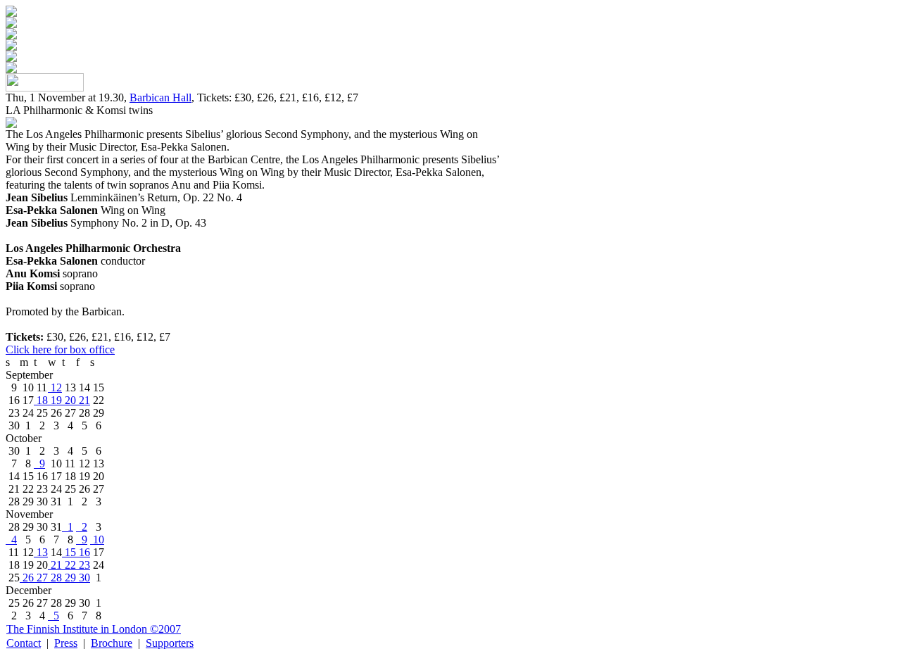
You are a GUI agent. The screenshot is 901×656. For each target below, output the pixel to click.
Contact (23, 643)
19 (55, 400)
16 (83, 552)
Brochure (111, 643)
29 (69, 578)
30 (83, 578)
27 (41, 578)
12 (55, 387)
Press (65, 643)
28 (55, 578)
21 (83, 400)
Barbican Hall (160, 97)
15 (69, 552)
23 (83, 565)
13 (41, 552)
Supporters (170, 643)
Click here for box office (60, 349)
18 (41, 400)
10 (97, 539)
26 (27, 578)
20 (69, 400)
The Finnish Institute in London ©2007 (93, 629)
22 (69, 565)
